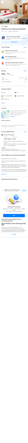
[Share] (25, 2)
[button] (5, 114)
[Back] (2, 2)
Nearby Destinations (5, 120)
